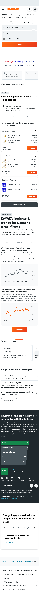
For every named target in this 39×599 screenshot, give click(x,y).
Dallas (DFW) (9, 542)
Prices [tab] (7, 242)
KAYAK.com (5, 561)
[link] (19, 329)
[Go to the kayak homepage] (13, 9)
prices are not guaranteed (10, 576)
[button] (3, 9)
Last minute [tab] (27, 117)
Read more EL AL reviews (9, 498)
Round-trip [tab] (6, 117)
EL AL (13, 470)
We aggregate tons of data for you (15, 586)
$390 (4, 15)
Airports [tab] (7, 528)
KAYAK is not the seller (10, 582)
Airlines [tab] (19, 242)
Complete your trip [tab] (30, 528)
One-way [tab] (16, 117)
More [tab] (32, 242)
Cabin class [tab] (17, 528)
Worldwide (20, 561)
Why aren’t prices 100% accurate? (15, 589)
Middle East (28, 561)
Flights (12, 561)
